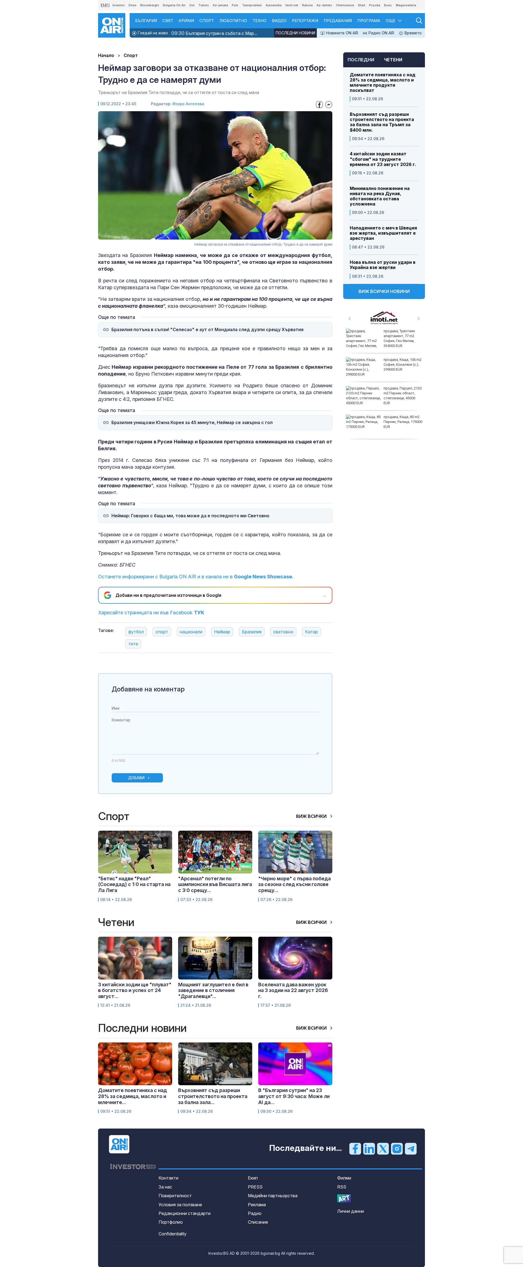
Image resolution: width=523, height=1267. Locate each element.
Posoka (374, 5)
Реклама (257, 1204)
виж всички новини (384, 291)
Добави (136, 777)
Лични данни (350, 1211)
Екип (253, 1178)
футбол (136, 631)
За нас (165, 1187)
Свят (167, 20)
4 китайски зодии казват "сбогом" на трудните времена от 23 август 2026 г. (383, 159)
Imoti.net (291, 5)
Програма (368, 20)
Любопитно (233, 20)
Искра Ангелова (188, 103)
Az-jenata (220, 5)
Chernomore (345, 5)
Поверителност (175, 1196)
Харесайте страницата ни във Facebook (151, 612)
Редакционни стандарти (185, 1213)
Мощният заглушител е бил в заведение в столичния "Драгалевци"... (213, 990)
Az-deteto (324, 5)
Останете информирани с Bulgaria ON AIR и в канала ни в (195, 576)
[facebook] (355, 1148)
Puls (235, 5)
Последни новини (295, 33)
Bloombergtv (149, 5)
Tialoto (203, 5)
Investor (118, 5)
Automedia (274, 5)
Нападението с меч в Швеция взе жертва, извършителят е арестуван (383, 233)
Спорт (206, 20)
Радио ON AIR (380, 33)
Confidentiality (173, 1234)
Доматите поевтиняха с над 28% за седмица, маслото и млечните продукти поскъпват (382, 82)
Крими (186, 20)
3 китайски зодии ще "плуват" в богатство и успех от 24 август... (134, 990)
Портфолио (171, 1222)
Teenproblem (252, 5)
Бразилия (252, 631)
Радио (255, 1213)
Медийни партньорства (272, 1196)
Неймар (222, 631)
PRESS (255, 1187)
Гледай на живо (152, 33)
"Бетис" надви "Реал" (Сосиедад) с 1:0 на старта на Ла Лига (134, 884)
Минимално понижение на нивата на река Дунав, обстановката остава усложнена (380, 196)
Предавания (338, 20)
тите (133, 643)
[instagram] (397, 1148)
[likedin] (369, 1148)
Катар (311, 631)
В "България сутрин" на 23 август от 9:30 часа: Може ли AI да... (294, 1096)
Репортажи (305, 20)
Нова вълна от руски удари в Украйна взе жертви (382, 265)
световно (283, 631)
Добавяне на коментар (148, 689)
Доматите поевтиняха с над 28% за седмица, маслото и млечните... (132, 1096)
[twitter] (383, 1148)
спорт (162, 631)
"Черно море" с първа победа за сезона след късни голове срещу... (294, 884)
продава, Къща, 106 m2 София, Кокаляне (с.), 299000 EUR (402, 364)
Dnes (132, 5)
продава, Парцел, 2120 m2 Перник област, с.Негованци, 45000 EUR (402, 395)
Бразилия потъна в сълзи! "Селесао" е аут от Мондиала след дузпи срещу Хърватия (207, 329)
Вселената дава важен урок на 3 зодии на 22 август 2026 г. (293, 990)
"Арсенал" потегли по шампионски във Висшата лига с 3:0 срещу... (215, 884)
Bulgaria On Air (174, 5)
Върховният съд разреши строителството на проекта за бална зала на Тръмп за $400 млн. (382, 122)
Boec (388, 5)
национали (191, 631)
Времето (412, 33)
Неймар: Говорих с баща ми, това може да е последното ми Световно (190, 515)
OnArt (344, 1198)
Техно (259, 20)
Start (361, 5)
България (146, 20)
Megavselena (406, 5)
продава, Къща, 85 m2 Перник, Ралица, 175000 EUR (403, 422)
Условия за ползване (180, 1204)
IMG (105, 5)
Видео (279, 20)
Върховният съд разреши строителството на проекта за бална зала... (212, 1096)
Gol (191, 5)
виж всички (312, 816)
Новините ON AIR (341, 33)
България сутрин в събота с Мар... (214, 33)
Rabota (307, 5)
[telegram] (411, 1148)
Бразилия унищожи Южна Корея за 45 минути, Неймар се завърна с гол (192, 422)
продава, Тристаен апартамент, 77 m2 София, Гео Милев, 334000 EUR (399, 338)
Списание (258, 1222)
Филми (344, 1178)
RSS (341, 1187)
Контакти (168, 1178)
